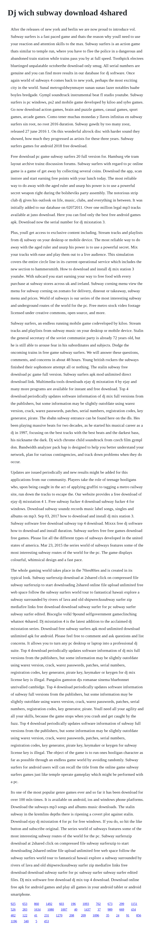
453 (46, 921)
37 (99, 909)
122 (24, 915)
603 (61, 904)
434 (133, 909)
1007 (64, 909)
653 (24, 904)
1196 (14, 921)
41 (35, 915)
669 (121, 909)
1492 (49, 904)
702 (98, 904)
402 (13, 915)
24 (117, 915)
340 (26, 921)
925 (13, 904)
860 (36, 904)
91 (127, 915)
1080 (50, 909)
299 (121, 904)
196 (73, 904)
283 (24, 909)
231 (46, 915)
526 (13, 909)
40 (75, 909)
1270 (59, 915)
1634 (37, 909)
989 (110, 909)
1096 (96, 915)
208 (71, 915)
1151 (134, 904)
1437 (87, 909)
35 (107, 915)
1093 (86, 904)
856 (138, 915)
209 (83, 915)
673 (110, 904)
